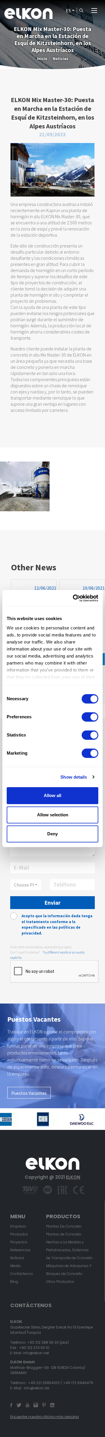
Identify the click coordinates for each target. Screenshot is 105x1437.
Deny (52, 833)
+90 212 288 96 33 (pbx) (48, 1342)
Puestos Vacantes (29, 1093)
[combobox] (25, 884)
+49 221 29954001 (44, 1382)
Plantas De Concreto (64, 1226)
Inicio (42, 58)
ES (68, 10)
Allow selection (52, 814)
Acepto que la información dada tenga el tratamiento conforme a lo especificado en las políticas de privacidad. (57, 924)
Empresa (18, 1226)
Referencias (20, 1249)
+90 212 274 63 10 (34, 1347)
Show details (73, 777)
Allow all (52, 795)
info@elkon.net (36, 1352)
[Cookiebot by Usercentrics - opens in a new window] (74, 598)
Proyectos (18, 1242)
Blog (14, 1281)
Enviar (52, 902)
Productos (19, 1234)
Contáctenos (21, 1273)
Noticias (60, 58)
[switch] (90, 717)
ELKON (73, 1177)
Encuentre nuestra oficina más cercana (44, 1416)
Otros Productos (60, 1281)
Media (15, 1265)
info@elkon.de (36, 1388)
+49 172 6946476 (78, 1382)
